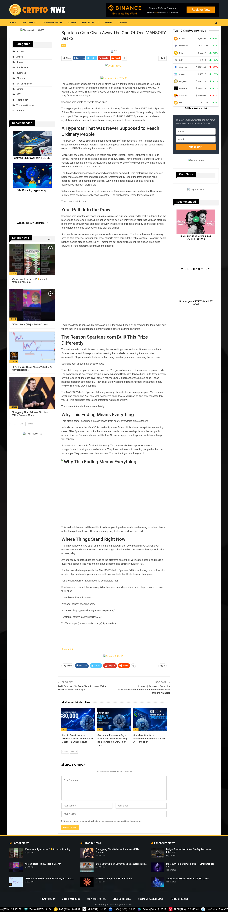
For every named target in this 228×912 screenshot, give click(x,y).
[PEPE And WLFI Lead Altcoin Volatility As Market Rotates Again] (32, 347)
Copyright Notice (96, 899)
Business (21, 73)
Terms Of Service (179, 899)
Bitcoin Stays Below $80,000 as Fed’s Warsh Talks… (121, 864)
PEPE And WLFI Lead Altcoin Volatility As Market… (49, 878)
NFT (63, 45)
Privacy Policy (47, 899)
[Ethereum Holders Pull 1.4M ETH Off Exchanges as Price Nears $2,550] (157, 867)
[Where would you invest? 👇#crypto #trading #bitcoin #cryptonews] (32, 259)
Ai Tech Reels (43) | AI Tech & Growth (43, 864)
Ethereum (21, 78)
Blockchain (22, 67)
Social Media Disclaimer (150, 899)
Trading (122, 22)
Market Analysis (24, 83)
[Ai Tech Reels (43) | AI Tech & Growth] (32, 305)
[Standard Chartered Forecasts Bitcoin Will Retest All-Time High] (150, 719)
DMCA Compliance (122, 899)
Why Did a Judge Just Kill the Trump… (114, 878)
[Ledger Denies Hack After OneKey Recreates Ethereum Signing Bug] (157, 853)
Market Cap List (90, 22)
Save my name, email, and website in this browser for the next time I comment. (102, 821)
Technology (22, 100)
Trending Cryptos (52, 22)
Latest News (28, 22)
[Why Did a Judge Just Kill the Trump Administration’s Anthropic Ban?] (87, 882)
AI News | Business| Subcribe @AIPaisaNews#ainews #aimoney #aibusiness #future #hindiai (144, 689)
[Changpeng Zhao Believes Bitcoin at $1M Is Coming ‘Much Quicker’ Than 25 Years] (32, 393)
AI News (72, 22)
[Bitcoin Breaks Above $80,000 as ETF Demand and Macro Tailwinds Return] (78, 719)
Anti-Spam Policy (71, 899)
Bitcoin (20, 62)
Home (13, 22)
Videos (20, 110)
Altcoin (20, 57)
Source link (67, 649)
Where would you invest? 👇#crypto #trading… (48, 849)
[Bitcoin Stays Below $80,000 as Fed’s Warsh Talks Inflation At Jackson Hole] (87, 867)
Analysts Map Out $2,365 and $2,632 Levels (187, 878)
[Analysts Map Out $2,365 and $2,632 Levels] (157, 882)
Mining (108, 22)
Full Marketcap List (196, 108)
